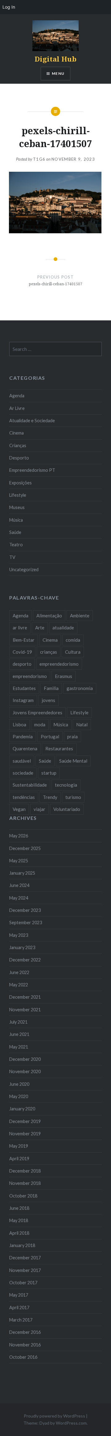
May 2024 (18, 898)
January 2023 (22, 947)
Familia (51, 688)
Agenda (16, 395)
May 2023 (18, 935)
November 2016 (25, 1344)
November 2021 (25, 1009)
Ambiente (79, 615)
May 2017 (18, 1295)
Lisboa (19, 724)
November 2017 (25, 1270)
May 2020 (18, 1096)
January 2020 (22, 1108)
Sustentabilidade (30, 785)
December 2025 (25, 848)
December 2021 (25, 997)
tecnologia (66, 785)
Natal (82, 724)
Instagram (23, 700)
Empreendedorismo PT (32, 470)
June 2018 (19, 1208)
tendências (24, 797)
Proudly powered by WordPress (54, 1415)
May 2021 (18, 1046)
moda (39, 724)
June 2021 (19, 1034)
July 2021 (18, 1022)
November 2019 (25, 1133)
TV (12, 557)
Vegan (19, 809)
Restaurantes (59, 748)
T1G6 (39, 159)
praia (72, 736)
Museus (17, 507)
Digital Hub (55, 58)
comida (73, 640)
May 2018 (18, 1220)
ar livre (20, 627)
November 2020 (25, 1071)
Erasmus (63, 676)
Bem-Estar (24, 640)
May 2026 (18, 835)
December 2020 (25, 1059)
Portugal (50, 736)
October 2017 (23, 1282)
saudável (22, 761)
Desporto (19, 457)
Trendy (50, 797)
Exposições (20, 482)
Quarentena (25, 748)
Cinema (16, 432)
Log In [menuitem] (8, 7)
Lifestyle (17, 495)
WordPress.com (71, 1423)
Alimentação (49, 615)
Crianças (17, 445)
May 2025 (18, 860)
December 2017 (25, 1257)
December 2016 (25, 1332)
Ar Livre (17, 408)
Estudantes (24, 688)
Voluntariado (66, 809)
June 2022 (19, 972)
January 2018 (22, 1245)
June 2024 (19, 885)
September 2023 (25, 922)
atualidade (63, 627)
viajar (39, 809)
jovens (48, 700)
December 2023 (25, 910)
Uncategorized (24, 569)
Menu (58, 73)
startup (48, 773)
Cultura (72, 652)
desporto (22, 664)
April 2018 (19, 1233)
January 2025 (22, 873)
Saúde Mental (73, 761)
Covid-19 (22, 652)
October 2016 (23, 1357)
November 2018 (25, 1183)
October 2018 (23, 1195)
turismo (73, 797)
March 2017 (20, 1319)
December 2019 (25, 1121)
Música (16, 520)
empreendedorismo (59, 664)
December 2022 (25, 959)
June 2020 (19, 1084)
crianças (48, 652)
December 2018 (25, 1170)
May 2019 (18, 1146)
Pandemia (23, 736)
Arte (39, 627)
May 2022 (18, 984)
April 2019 (19, 1158)
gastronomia (80, 688)
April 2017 (19, 1307)
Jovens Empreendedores (37, 712)
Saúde (15, 532)
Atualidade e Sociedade (32, 420)
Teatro (16, 544)
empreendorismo (30, 676)
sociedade (23, 773)
